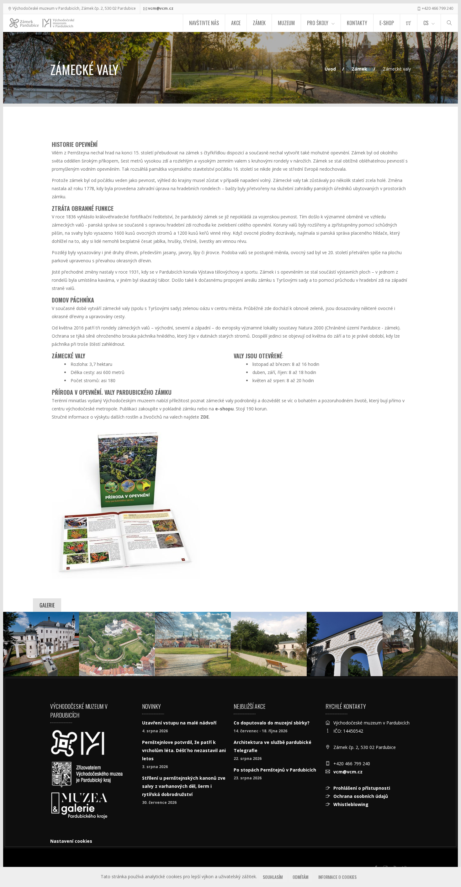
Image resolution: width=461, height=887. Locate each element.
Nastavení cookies (71, 841)
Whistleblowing (350, 804)
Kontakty (357, 23)
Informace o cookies (337, 877)
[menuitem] (408, 22)
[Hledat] (449, 22)
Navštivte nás (204, 23)
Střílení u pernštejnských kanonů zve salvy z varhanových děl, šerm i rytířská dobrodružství (183, 786)
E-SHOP (386, 23)
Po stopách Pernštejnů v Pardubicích (275, 770)
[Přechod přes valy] (345, 644)
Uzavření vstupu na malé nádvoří (179, 723)
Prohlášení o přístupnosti (361, 788)
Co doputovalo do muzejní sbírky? (272, 723)
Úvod (330, 69)
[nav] (443, 863)
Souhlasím (273, 877)
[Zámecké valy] (269, 644)
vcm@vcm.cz (160, 8)
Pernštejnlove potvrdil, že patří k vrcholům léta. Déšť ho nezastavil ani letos (184, 750)
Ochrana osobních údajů (360, 796)
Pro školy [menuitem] (317, 23)
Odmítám (300, 877)
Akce (236, 23)
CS (425, 23)
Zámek (259, 23)
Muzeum (286, 23)
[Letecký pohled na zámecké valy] (117, 644)
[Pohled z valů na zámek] (41, 644)
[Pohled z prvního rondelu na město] (193, 644)
